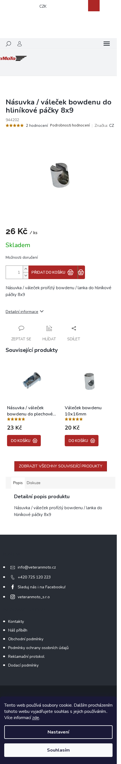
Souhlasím (58, 750)
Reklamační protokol (26, 656)
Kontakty (16, 621)
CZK (43, 6)
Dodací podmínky (23, 665)
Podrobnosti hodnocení (70, 125)
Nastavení (58, 732)
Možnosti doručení (22, 257)
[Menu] (106, 44)
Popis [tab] (18, 483)
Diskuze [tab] (34, 483)
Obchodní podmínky (25, 639)
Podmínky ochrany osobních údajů (38, 647)
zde (35, 718)
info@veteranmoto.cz (37, 567)
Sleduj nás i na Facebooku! (42, 587)
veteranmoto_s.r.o (34, 597)
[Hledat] (8, 43)
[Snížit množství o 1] (25, 275)
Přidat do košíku (48, 272)
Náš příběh (17, 630)
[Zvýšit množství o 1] (25, 269)
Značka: (104, 125)
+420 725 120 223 (34, 577)
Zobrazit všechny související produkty (60, 466)
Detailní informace (22, 311)
